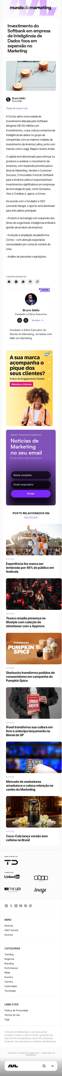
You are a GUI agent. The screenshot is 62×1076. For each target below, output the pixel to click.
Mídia (7, 972)
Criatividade (11, 986)
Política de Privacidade (16, 1010)
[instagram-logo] (6, 906)
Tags (7, 1019)
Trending (9, 954)
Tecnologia (10, 990)
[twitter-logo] (11, 906)
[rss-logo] (25, 906)
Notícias (9, 925)
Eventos (9, 977)
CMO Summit (11, 930)
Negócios (9, 959)
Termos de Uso (12, 1015)
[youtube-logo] (21, 906)
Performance (11, 968)
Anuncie (9, 934)
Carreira (9, 981)
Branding (9, 963)
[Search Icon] (44, 1066)
